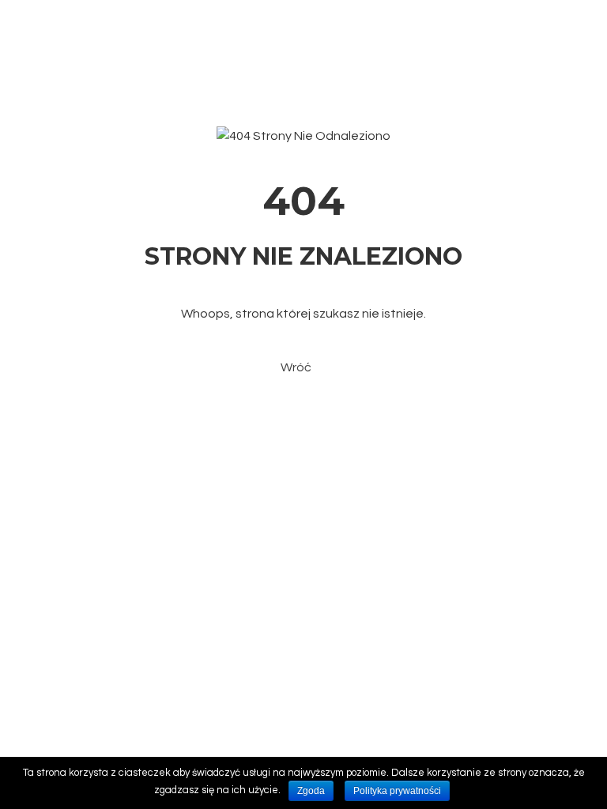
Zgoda (311, 790)
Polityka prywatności (397, 790)
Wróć (296, 367)
